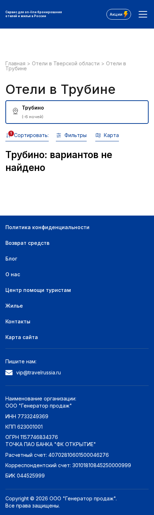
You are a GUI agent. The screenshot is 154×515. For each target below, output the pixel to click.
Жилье (14, 306)
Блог (11, 259)
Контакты (17, 321)
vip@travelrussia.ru (38, 372)
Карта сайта (21, 337)
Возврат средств (27, 243)
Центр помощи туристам (38, 290)
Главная (16, 63)
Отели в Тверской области (66, 63)
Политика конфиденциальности (47, 227)
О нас (12, 274)
